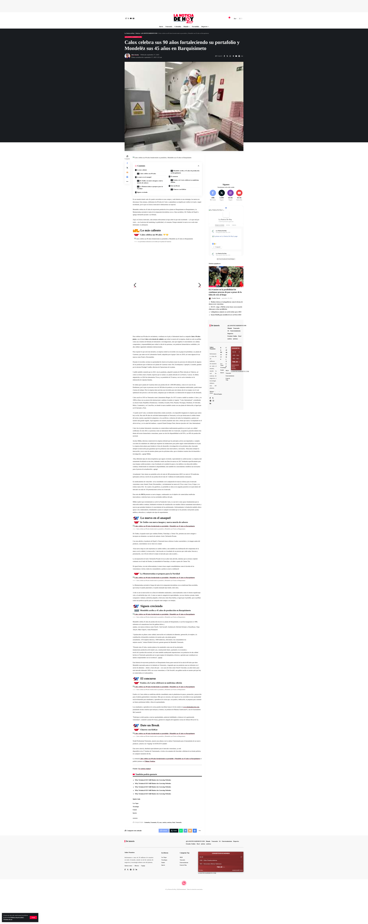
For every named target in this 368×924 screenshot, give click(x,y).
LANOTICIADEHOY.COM (240, 371)
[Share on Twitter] (227, 56)
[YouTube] (130, 18)
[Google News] (133, 18)
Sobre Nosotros (212, 348)
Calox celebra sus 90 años (148, 173)
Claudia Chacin (216, 298)
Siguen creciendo (142, 192)
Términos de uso (7, 919)
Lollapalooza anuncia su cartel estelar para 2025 (226, 312)
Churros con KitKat (179, 189)
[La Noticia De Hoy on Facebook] (226, 214)
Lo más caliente (142, 170)
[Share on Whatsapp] (230, 56)
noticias (169, 822)
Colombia (147, 822)
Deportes (230, 333)
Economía (153, 822)
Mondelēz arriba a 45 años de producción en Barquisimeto (185, 172)
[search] (231, 18)
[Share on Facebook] (224, 56)
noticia (164, 822)
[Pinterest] (210, 400)
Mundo (230, 328)
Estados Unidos (232, 336)
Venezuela (179, 822)
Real (173, 822)
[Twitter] (128, 18)
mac (160, 822)
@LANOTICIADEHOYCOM (133, 37)
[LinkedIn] (210, 403)
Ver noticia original (144, 769)
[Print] (239, 56)
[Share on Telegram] (233, 56)
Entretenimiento (235, 331)
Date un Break (175, 186)
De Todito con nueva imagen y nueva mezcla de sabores (150, 182)
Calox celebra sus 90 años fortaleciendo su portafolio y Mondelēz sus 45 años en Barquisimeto (170, 758)
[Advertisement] (184, 5)
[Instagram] (230, 195)
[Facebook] (126, 18)
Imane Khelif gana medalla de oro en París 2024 (226, 315)
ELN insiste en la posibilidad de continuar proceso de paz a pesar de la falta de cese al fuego (225, 292)
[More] (242, 56)
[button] (135, 285)
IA (158, 822)
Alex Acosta (135, 54)
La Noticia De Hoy (225, 219)
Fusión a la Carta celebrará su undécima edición (185, 181)
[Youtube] (239, 195)
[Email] (236, 56)
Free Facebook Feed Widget (227, 259)
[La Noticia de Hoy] (184, 18)
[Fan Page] (226, 208)
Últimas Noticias (150, 761)
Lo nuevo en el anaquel (144, 177)
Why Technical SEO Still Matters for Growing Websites (153, 780)
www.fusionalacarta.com (191, 707)
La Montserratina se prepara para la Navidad (150, 187)
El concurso (174, 176)
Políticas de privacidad (17, 917)
